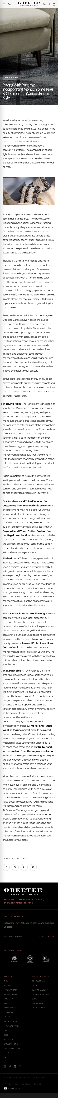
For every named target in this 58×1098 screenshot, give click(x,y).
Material (9, 1039)
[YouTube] (20, 1066)
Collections (11, 1044)
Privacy (7, 1084)
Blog (34, 999)
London (8, 1012)
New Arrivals (12, 1026)
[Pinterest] (15, 1066)
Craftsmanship (40, 994)
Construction (12, 1048)
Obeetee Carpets (12, 319)
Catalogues (38, 1008)
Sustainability (40, 990)
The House (38, 1003)
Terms (17, 1084)
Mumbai (8, 985)
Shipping (26, 1084)
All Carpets (11, 1022)
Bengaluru (10, 994)
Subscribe (45, 936)
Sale (6, 1057)
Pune (7, 1003)
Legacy (36, 985)
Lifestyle (9, 1053)
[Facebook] (10, 1066)
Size (6, 1035)
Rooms (8, 1031)
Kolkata (8, 999)
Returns (37, 1084)
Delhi (7, 981)
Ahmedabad (11, 1008)
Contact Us (38, 981)
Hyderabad (10, 990)
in (24, 867)
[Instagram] (5, 1066)
